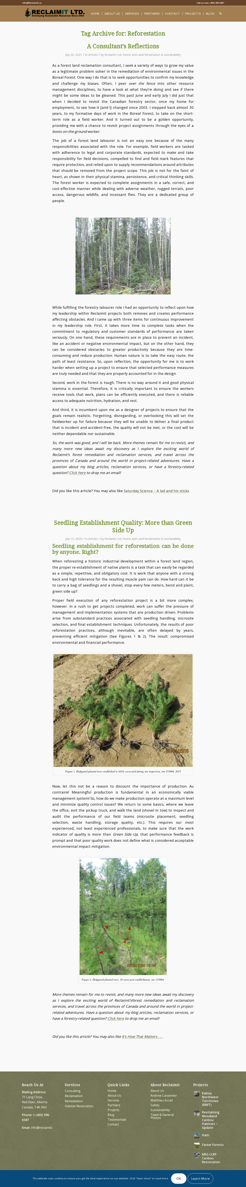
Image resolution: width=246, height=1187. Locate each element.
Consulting (73, 1091)
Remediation (74, 1101)
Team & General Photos (162, 1116)
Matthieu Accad (161, 1100)
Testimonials (117, 1119)
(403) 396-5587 (217, 2)
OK (178, 1178)
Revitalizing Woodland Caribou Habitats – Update (210, 1120)
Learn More (200, 1178)
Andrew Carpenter (163, 1095)
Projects (113, 1110)
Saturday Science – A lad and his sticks (156, 490)
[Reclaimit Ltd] (54, 14)
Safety (155, 1105)
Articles (93, 55)
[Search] (220, 13)
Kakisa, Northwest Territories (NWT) (210, 1099)
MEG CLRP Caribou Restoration (211, 1158)
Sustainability (160, 1110)
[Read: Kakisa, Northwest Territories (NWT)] (196, 1094)
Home (112, 1091)
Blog (111, 1115)
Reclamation (73, 1096)
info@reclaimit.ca (43, 1127)
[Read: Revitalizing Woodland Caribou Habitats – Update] (196, 1113)
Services (113, 1100)
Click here (77, 472)
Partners (114, 1105)
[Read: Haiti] (196, 1135)
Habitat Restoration (79, 1106)
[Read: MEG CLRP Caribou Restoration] (196, 1155)
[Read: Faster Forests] (196, 1145)
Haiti (205, 1135)
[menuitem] (32, 3)
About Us (114, 1095)
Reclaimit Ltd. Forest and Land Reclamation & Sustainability (143, 55)
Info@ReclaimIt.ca (32, 2)
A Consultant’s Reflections (123, 46)
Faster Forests (213, 1145)
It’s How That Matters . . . (142, 1036)
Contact (113, 1124)
